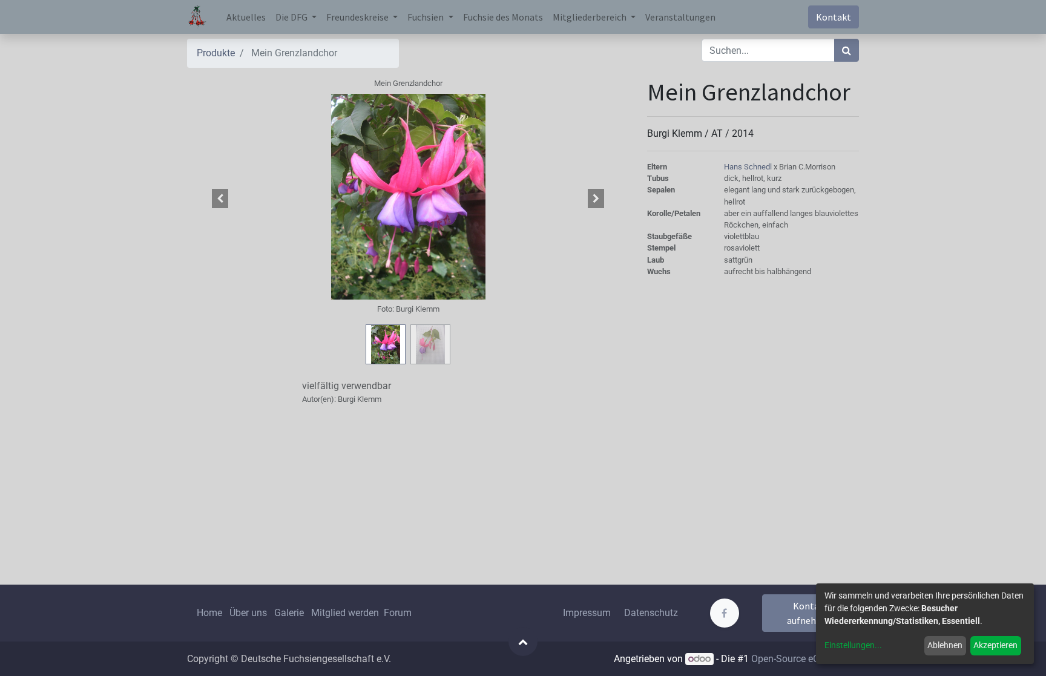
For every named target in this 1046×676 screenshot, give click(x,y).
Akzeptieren (995, 645)
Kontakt (833, 17)
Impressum (587, 613)
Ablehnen (944, 645)
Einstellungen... (853, 645)
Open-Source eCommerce (805, 659)
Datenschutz (651, 613)
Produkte (216, 53)
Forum (398, 613)
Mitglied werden (346, 613)
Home (209, 613)
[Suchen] (846, 50)
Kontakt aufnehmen (811, 613)
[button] (220, 198)
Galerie (289, 613)
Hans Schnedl (749, 166)
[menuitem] (246, 17)
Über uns (248, 613)
